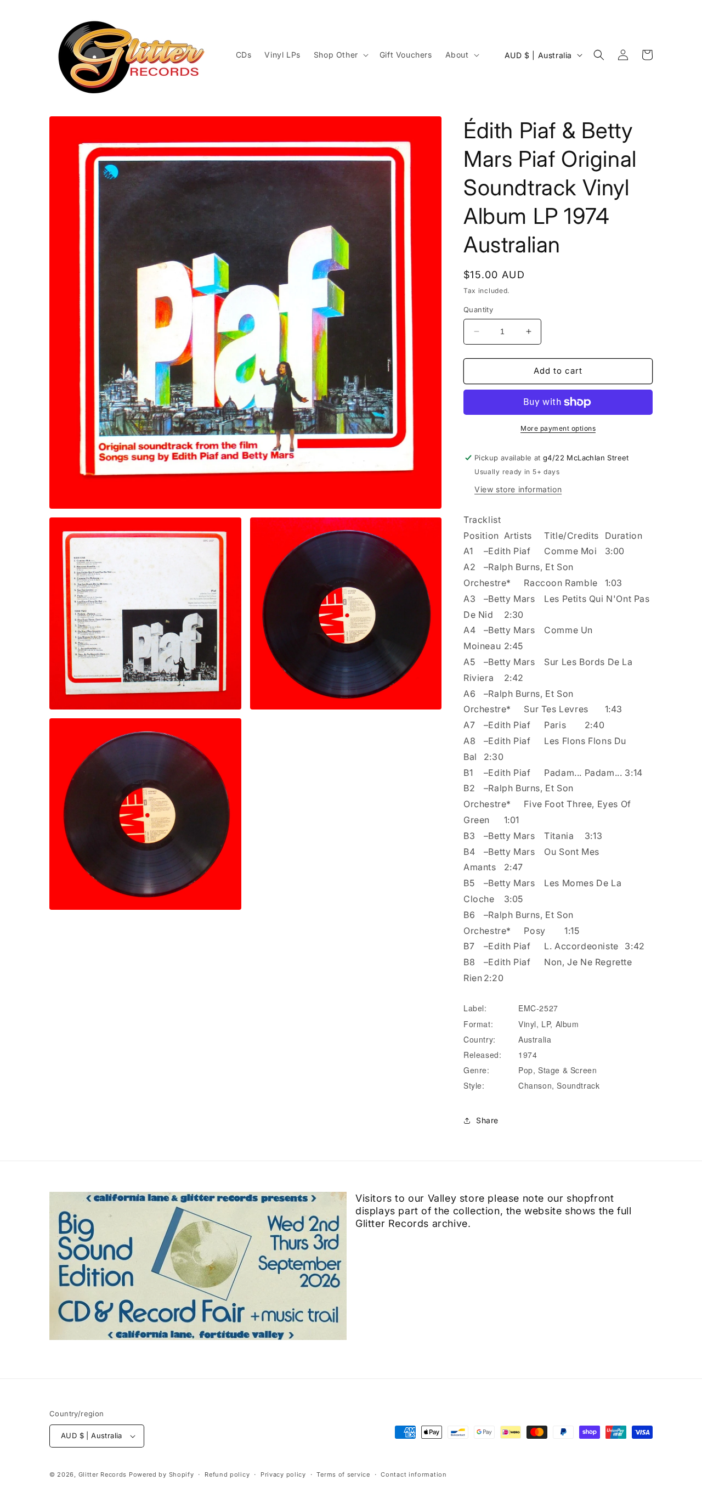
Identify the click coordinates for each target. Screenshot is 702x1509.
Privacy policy (283, 1474)
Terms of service (343, 1474)
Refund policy (227, 1474)
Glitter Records (102, 1474)
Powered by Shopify (161, 1474)
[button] (340, 54)
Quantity (478, 309)
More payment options (558, 428)
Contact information (413, 1474)
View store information (518, 489)
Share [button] (487, 1120)
